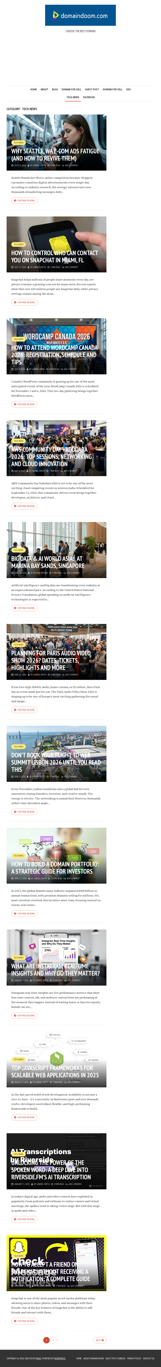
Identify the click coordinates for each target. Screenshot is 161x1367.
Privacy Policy (134, 1358)
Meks (38, 1358)
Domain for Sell (71, 89)
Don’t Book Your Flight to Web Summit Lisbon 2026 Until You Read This (56, 762)
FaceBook (89, 97)
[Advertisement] (80, 62)
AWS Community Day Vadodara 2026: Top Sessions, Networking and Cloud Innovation (51, 456)
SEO (128, 89)
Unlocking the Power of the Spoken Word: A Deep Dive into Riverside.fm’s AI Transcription (51, 1169)
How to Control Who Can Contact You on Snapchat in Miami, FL (54, 256)
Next (98, 1340)
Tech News (73, 97)
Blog (55, 89)
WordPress (59, 1358)
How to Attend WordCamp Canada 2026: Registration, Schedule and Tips (54, 354)
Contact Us (148, 1358)
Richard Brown (40, 572)
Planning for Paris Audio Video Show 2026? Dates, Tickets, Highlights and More (51, 660)
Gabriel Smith (39, 165)
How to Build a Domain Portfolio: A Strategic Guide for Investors (55, 867)
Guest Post (92, 89)
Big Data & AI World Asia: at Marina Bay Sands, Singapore (47, 562)
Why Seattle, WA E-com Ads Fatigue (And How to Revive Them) (55, 154)
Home (33, 89)
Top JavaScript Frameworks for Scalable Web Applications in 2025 (55, 1071)
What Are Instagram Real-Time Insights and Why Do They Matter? (55, 969)
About (44, 89)
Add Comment (71, 165)
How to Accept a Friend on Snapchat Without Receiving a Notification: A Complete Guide (50, 1271)
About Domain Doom (93, 1358)
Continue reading (26, 200)
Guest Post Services (115, 1358)
